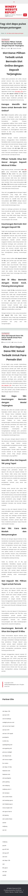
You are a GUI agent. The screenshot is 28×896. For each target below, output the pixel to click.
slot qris (4, 871)
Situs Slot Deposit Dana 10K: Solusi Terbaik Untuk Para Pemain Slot (12, 338)
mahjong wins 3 (6, 789)
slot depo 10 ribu (7, 767)
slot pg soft (5, 853)
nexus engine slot (7, 808)
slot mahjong (6, 785)
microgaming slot (7, 748)
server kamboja (6, 718)
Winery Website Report (11, 9)
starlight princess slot (8, 722)
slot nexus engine (7, 759)
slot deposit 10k (6, 385)
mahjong (4, 826)
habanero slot (6, 770)
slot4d (4, 822)
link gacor (5, 868)
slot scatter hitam (7, 796)
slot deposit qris (6, 756)
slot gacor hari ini (7, 811)
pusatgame (5, 737)
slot (25, 169)
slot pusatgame (6, 778)
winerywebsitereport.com (11, 684)
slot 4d (4, 830)
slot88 (4, 875)
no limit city (5, 741)
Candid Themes (18, 892)
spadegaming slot (7, 744)
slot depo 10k (19, 91)
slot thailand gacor (7, 804)
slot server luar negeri (8, 726)
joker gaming (5, 782)
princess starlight (7, 752)
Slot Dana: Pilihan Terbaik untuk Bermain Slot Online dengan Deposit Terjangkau (13, 44)
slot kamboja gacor (7, 800)
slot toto (4, 856)
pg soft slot (5, 849)
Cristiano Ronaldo (16, 48)
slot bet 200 (5, 715)
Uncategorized (5, 39)
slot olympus (5, 793)
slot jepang (5, 815)
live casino (5, 763)
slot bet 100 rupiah (7, 733)
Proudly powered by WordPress (13, 890)
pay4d (4, 845)
